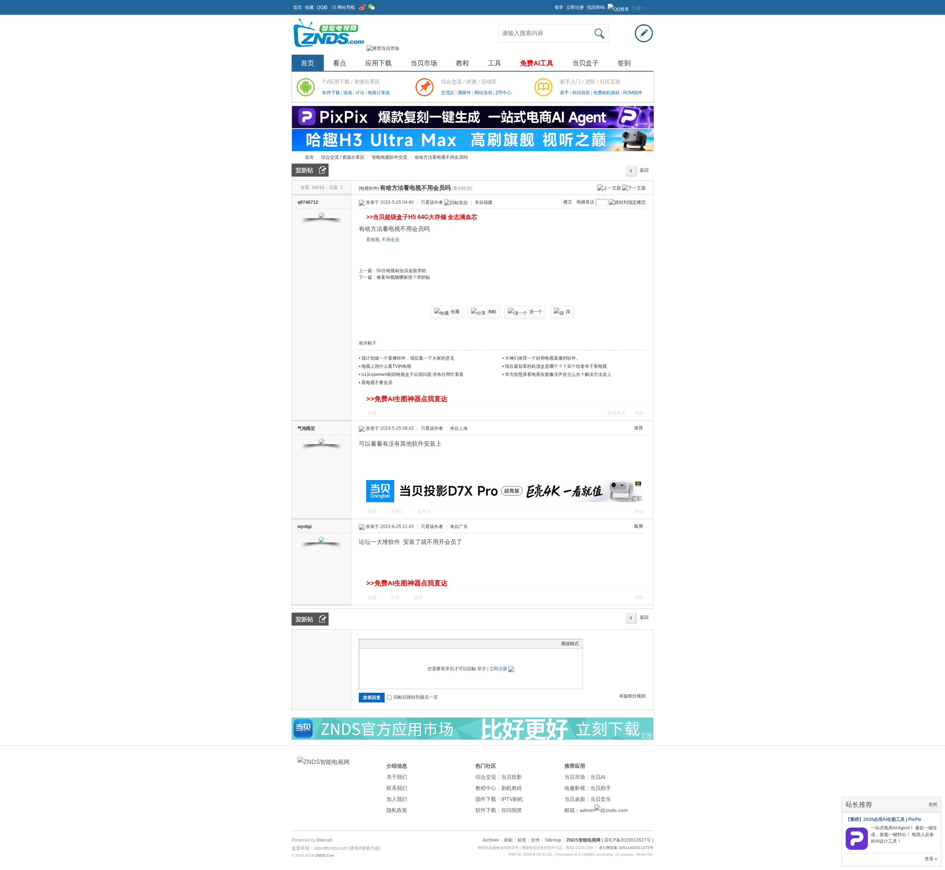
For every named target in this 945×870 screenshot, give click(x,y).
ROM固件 (632, 92)
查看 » (931, 859)
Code (409, 643)
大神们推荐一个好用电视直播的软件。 (542, 358)
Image (381, 643)
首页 (297, 7)
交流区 (447, 92)
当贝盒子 (585, 63)
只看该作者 (432, 202)
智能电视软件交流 (389, 157)
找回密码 (596, 7)
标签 (522, 840)
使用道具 (616, 413)
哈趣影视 (574, 788)
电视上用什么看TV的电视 (386, 366)
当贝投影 (511, 777)
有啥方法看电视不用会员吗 (441, 157)
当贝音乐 (600, 799)
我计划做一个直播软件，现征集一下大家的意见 (407, 358)
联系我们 (396, 788)
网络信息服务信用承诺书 (498, 848)
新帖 (508, 840)
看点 (339, 63)
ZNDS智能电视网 (295, 157)
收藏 (309, 7)
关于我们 (396, 777)
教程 (462, 63)
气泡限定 (306, 428)
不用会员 (390, 239)
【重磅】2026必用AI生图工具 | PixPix (883, 819)
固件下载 (485, 799)
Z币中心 (503, 92)
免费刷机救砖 (607, 92)
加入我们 (396, 799)
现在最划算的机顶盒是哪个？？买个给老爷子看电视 (556, 366)
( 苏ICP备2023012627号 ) (627, 840)
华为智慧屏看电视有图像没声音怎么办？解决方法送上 (558, 374)
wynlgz (305, 526)
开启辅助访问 (551, 5)
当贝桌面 (574, 799)
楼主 (567, 202)
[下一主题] (634, 187)
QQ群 (322, 7)
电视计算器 (379, 92)
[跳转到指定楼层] (627, 202)
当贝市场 (423, 63)
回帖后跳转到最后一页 (416, 697)
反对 (423, 511)
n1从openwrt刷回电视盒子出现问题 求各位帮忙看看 (412, 374)
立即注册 (575, 7)
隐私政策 (396, 810)
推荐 (638, 428)
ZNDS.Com (324, 855)
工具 (494, 63)
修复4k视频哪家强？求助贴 (403, 277)
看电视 (372, 239)
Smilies (418, 643)
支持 (397, 511)
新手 (565, 92)
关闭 (932, 804)
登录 (558, 7)
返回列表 (644, 172)
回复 (372, 413)
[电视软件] (369, 188)
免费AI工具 (536, 63)
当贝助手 (600, 788)
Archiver (490, 840)
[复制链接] (462, 188)
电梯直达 (585, 202)
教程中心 (485, 788)
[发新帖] (310, 170)
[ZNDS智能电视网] (328, 48)
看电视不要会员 (376, 382)
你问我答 (581, 92)
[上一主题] (609, 187)
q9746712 (308, 202)
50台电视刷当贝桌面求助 (401, 270)
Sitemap (553, 840)
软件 (535, 840)
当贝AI (597, 777)
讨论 (360, 92)
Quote (399, 643)
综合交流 (485, 777)
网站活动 (483, 92)
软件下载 (331, 92)
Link (390, 643)
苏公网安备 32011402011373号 (626, 848)
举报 (639, 413)
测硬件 (465, 92)
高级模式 (570, 643)
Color (372, 643)
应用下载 (378, 63)
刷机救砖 (511, 788)
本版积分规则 (632, 696)
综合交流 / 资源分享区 (342, 157)
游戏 (348, 92)
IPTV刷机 (512, 799)
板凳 (638, 526)
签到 (624, 63)
